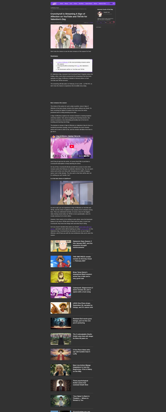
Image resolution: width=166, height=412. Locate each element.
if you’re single (84, 229)
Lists (71, 3)
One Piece (81, 3)
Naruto (95, 3)
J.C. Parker (90, 22)
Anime (61, 3)
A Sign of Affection (62, 62)
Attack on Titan (102, 3)
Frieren (75, 3)
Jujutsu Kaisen (88, 3)
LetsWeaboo (53, 7)
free (78, 66)
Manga (66, 3)
